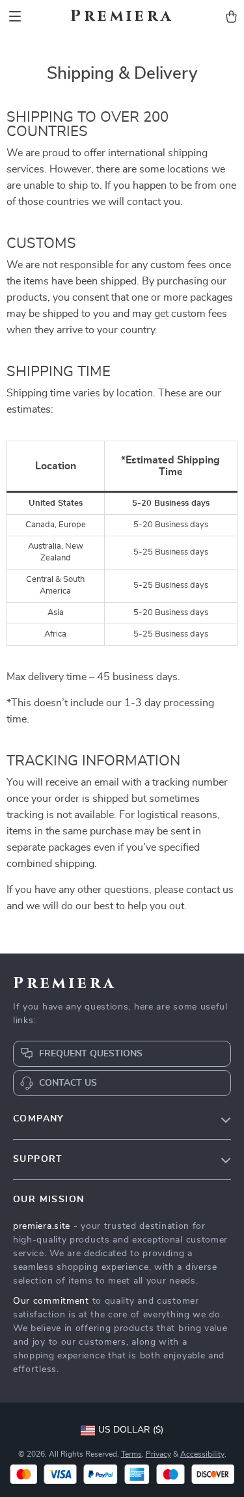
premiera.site (41, 1226)
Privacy (158, 1454)
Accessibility (202, 1454)
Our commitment (51, 1301)
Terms (131, 1454)
